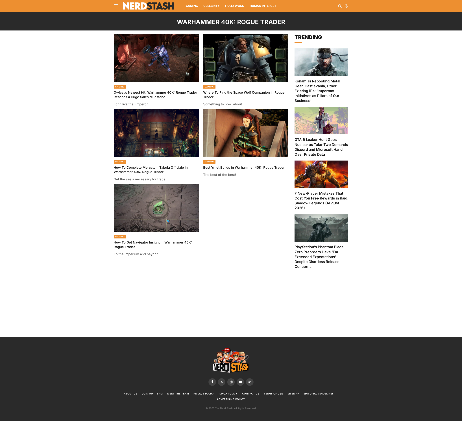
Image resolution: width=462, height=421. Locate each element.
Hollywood (234, 6)
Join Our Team (152, 393)
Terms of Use (273, 393)
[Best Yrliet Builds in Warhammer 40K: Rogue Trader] (245, 133)
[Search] (339, 6)
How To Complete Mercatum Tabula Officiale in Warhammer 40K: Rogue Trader (151, 170)
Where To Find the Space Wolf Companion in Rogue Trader (244, 95)
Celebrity (211, 6)
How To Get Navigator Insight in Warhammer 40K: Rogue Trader (153, 244)
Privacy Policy (204, 393)
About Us (130, 393)
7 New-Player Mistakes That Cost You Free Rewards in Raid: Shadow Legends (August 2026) (321, 200)
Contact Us (250, 393)
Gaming (192, 6)
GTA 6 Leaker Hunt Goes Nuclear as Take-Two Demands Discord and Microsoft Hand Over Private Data (321, 147)
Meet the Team (178, 393)
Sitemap (293, 393)
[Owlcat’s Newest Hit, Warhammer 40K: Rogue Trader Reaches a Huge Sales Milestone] (156, 58)
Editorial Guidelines (319, 393)
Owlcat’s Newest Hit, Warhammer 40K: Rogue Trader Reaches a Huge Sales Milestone (155, 95)
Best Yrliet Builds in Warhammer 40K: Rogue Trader (244, 167)
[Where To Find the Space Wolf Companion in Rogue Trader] (245, 58)
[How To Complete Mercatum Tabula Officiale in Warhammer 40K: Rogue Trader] (156, 133)
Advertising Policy (231, 399)
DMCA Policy (228, 393)
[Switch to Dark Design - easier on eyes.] (346, 6)
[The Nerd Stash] (149, 6)
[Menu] (116, 6)
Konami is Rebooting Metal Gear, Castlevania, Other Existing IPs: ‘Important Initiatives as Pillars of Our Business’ (317, 91)
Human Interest (263, 6)
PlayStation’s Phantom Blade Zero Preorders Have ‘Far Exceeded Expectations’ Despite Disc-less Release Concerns (319, 257)
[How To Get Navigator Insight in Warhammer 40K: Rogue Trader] (156, 208)
